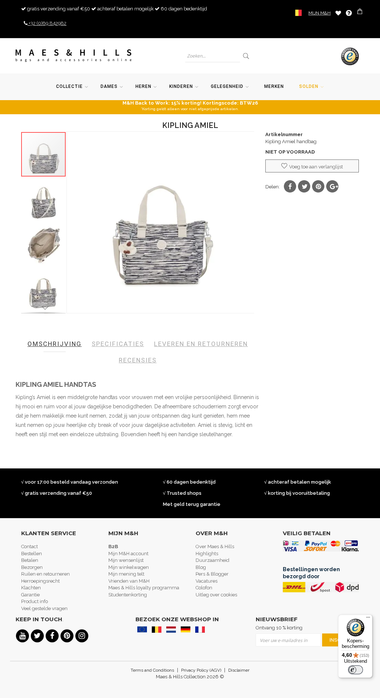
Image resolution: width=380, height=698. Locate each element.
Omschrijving (54, 344)
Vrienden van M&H (129, 581)
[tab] (54, 344)
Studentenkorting (127, 594)
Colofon (204, 587)
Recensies (138, 360)
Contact (29, 546)
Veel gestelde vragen (44, 608)
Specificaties (118, 344)
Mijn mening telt (126, 574)
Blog (201, 567)
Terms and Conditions (152, 670)
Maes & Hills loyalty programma (143, 587)
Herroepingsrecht (40, 581)
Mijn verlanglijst (338, 13)
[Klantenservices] (349, 13)
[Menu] (368, 619)
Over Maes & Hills (215, 546)
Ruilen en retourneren (45, 574)
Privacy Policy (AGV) (201, 670)
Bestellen (31, 553)
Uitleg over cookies (216, 594)
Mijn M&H (319, 13)
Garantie (30, 594)
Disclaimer (238, 670)
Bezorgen (32, 567)
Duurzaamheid (212, 560)
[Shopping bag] (360, 12)
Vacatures (206, 581)
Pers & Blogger (212, 574)
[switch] (355, 669)
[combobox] (212, 55)
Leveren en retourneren (201, 344)
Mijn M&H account (128, 553)
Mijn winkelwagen (128, 567)
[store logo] (74, 55)
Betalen (29, 560)
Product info (34, 601)
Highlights (207, 553)
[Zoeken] (246, 55)
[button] (43, 199)
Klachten (31, 587)
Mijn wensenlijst (126, 560)
